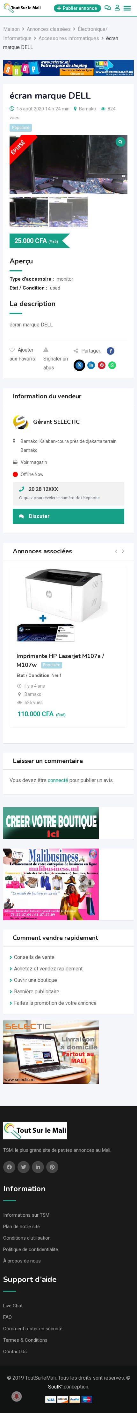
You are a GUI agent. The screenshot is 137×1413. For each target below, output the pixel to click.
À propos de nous (22, 1261)
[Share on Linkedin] (91, 365)
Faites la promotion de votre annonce (55, 1003)
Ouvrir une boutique (35, 980)
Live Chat (13, 1306)
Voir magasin (34, 462)
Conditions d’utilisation (27, 1238)
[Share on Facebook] (110, 351)
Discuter (39, 516)
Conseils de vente (34, 957)
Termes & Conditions (25, 1340)
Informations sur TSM (26, 1215)
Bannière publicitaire (36, 992)
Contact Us (15, 1351)
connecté (58, 780)
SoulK (54, 1387)
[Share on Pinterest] (101, 365)
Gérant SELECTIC (56, 422)
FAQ (7, 1317)
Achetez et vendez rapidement (48, 969)
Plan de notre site (21, 1226)
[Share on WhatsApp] (112, 365)
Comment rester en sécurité (32, 1329)
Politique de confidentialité (30, 1249)
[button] (116, 551)
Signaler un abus (55, 363)
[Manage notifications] (16, 1396)
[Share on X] (79, 365)
